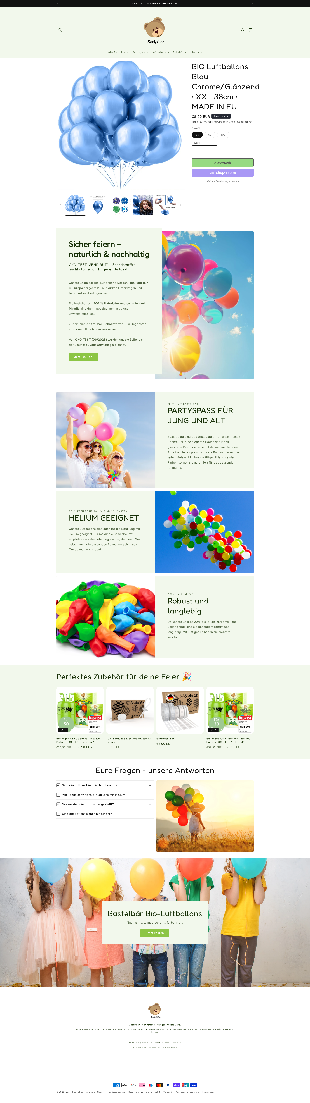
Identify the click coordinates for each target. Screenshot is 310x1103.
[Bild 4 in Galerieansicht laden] (143, 205)
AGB (157, 1091)
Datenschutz (177, 1043)
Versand (212, 121)
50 (211, 135)
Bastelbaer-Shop (75, 1092)
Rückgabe (140, 1043)
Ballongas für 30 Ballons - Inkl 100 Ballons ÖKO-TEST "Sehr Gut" (228, 740)
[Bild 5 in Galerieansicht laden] (165, 205)
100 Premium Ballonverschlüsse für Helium (129, 740)
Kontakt (150, 1043)
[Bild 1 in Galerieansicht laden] (75, 205)
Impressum (165, 1043)
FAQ (157, 1043)
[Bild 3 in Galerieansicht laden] (120, 205)
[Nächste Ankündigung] (252, 3)
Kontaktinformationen (187, 1091)
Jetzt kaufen (83, 357)
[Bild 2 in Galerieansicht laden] (98, 205)
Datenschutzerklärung (140, 1091)
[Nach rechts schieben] (181, 205)
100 (225, 135)
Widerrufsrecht (117, 1091)
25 (199, 135)
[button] (60, 30)
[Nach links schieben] (60, 205)
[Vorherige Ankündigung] (58, 3)
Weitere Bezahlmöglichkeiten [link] (223, 181)
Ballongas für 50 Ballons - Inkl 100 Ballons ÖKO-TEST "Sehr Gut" (78, 740)
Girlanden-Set (165, 738)
